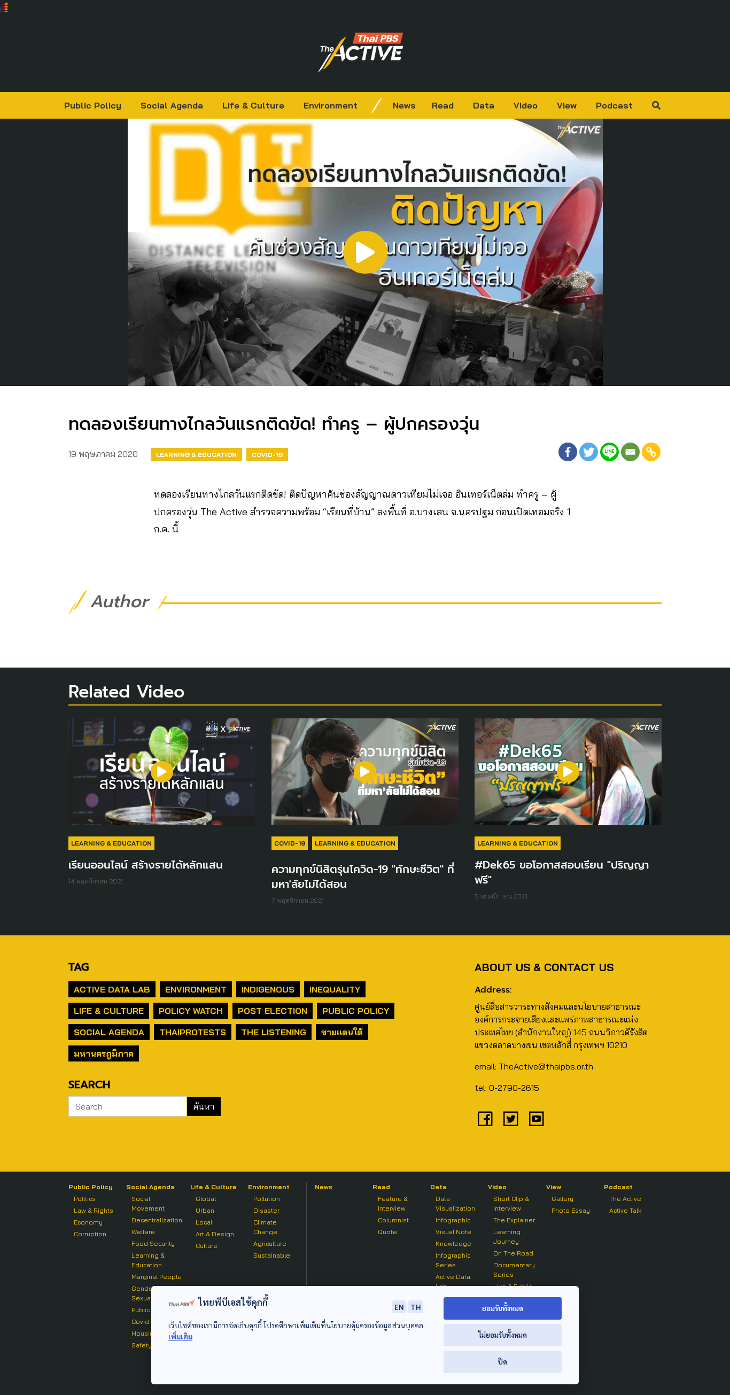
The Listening (273, 1032)
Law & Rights (93, 1210)
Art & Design (215, 1234)
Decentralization (156, 1220)
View (567, 105)
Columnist (393, 1220)
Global (206, 1199)
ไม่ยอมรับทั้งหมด (502, 1334)
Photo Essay (571, 1210)
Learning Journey (507, 1236)
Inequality (334, 989)
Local (204, 1222)
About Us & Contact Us (544, 967)
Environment (331, 105)
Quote (387, 1232)
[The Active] (360, 52)
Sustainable (271, 1255)
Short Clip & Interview (511, 1203)
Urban (205, 1210)
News (404, 105)
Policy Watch (191, 1010)
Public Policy (92, 105)
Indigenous (268, 989)
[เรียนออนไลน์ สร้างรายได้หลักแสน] (161, 777)
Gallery (562, 1199)
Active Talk (625, 1210)
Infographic (453, 1220)
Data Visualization (455, 1203)
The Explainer (514, 1220)
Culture (207, 1246)
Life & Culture (253, 105)
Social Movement (148, 1203)
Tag (78, 967)
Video (526, 105)
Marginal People (156, 1277)
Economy (88, 1222)
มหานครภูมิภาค (104, 1053)
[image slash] (377, 105)
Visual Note (453, 1232)
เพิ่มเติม (180, 1336)
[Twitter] (588, 452)
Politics (85, 1199)
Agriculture (269, 1243)
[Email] (630, 452)
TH (415, 1307)
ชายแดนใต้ (342, 1032)
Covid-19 (267, 455)
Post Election (272, 1010)
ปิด (502, 1361)
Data (483, 105)
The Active (625, 1199)
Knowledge (453, 1243)
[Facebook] (567, 452)
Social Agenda (172, 105)
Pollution (266, 1199)
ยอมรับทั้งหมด (502, 1308)
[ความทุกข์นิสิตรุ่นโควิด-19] (365, 777)
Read (443, 105)
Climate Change (265, 1227)
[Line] (609, 452)
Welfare (143, 1232)
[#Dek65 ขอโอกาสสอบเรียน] (568, 777)
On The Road (513, 1253)
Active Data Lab (112, 989)
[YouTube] (536, 1118)
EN (399, 1307)
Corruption (90, 1234)
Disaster (266, 1210)
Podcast (614, 105)
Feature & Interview (393, 1203)
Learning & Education (196, 455)
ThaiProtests (192, 1032)
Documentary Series (514, 1269)
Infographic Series (453, 1260)
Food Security (153, 1243)
